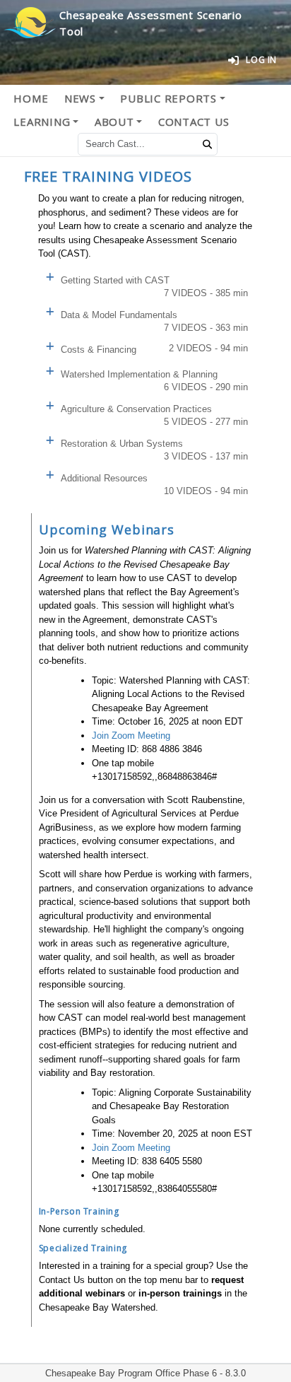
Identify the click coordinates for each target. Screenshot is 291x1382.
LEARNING (41, 122)
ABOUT (114, 122)
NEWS (80, 98)
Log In (261, 60)
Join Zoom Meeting (131, 735)
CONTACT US (194, 122)
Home (30, 98)
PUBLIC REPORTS (168, 98)
